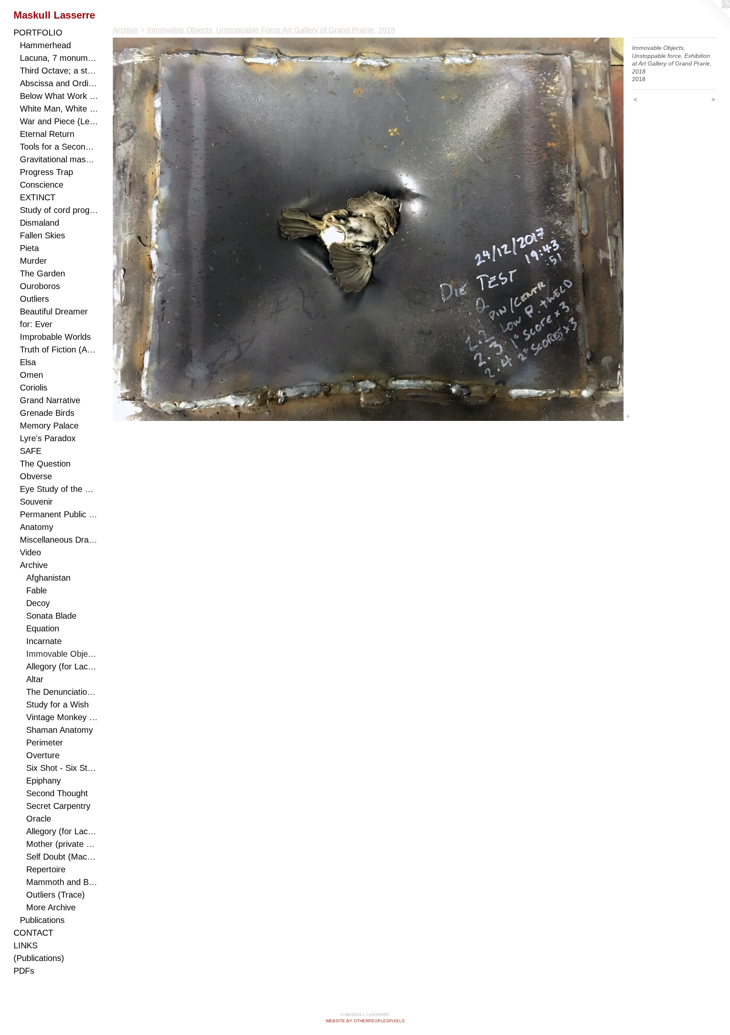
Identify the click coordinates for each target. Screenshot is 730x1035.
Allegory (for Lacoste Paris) (62, 666)
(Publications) (39, 958)
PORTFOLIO (38, 32)
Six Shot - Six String (62, 768)
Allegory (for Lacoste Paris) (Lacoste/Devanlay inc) (62, 831)
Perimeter (44, 742)
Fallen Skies (42, 235)
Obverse (36, 476)
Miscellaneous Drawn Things (59, 539)
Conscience (41, 184)
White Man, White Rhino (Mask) (59, 108)
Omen (31, 375)
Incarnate (44, 641)
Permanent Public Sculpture (59, 514)
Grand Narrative (50, 400)
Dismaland (39, 222)
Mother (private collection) (62, 844)
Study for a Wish (57, 704)
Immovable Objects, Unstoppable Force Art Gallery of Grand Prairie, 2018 (62, 653)
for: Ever (36, 324)
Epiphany (43, 780)
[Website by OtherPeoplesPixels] (713, 17)
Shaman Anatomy (59, 730)
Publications (42, 920)
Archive (34, 565)
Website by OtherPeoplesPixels (365, 1021)
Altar (35, 679)
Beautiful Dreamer (54, 311)
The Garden (42, 273)
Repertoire (45, 869)
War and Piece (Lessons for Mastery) (59, 121)
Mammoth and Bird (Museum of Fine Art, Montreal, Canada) (62, 882)
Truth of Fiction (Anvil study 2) (59, 349)
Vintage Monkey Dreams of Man (62, 717)
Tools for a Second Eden (59, 146)
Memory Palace (49, 425)
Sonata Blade (51, 615)
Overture (43, 755)
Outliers (34, 298)
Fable (36, 590)
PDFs (24, 970)
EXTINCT (37, 197)
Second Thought (57, 793)
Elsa (28, 362)
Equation (42, 628)
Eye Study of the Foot (59, 489)
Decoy (38, 603)
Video (30, 552)
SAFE (30, 451)
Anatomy (36, 527)
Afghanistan (48, 577)
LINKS (26, 945)
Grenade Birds (47, 413)
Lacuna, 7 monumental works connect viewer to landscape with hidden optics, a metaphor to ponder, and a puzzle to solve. (59, 58)
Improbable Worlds (55, 336)
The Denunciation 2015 (62, 691)
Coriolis (33, 387)
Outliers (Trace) (55, 894)
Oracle (38, 818)
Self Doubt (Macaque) (62, 856)
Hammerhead (45, 45)
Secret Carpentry (58, 806)
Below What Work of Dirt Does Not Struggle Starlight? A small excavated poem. (59, 96)
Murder (33, 260)
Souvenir (36, 501)
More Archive (51, 907)
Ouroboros (40, 286)
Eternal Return (47, 134)
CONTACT (33, 932)
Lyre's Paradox (48, 438)
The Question (45, 463)
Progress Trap (46, 172)
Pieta (29, 248)
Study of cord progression (59, 210)
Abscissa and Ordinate (59, 83)
